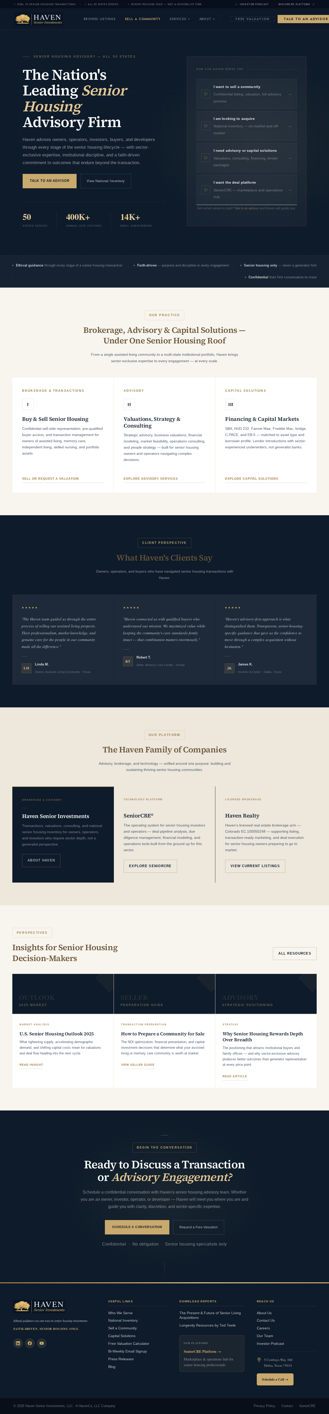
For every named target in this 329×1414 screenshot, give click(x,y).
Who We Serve (120, 1313)
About (205, 19)
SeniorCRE (307, 1406)
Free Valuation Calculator (128, 1344)
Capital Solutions (121, 1336)
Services (178, 19)
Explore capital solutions (251, 479)
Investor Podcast (254, 4)
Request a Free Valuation (198, 1227)
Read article (235, 1076)
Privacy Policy (264, 1406)
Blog (111, 1367)
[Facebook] (29, 1343)
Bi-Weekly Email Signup (127, 1351)
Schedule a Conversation (137, 1227)
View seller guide (137, 1064)
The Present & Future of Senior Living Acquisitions (210, 1315)
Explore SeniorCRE (150, 866)
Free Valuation (252, 18)
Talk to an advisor (246, 208)
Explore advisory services (151, 479)
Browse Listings (100, 19)
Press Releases (121, 1359)
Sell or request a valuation (50, 479)
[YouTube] (41, 1343)
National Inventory (123, 1320)
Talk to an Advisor (49, 181)
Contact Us (266, 1320)
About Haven (41, 860)
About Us (264, 1313)
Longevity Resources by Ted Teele (207, 1325)
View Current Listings (255, 866)
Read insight (31, 1064)
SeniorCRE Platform (294, 4)
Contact (287, 1406)
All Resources (294, 953)
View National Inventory (106, 181)
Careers (263, 1328)
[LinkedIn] (18, 1343)
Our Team (265, 1336)
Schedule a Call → (275, 1379)
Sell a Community (142, 19)
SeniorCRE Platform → (202, 1351)
